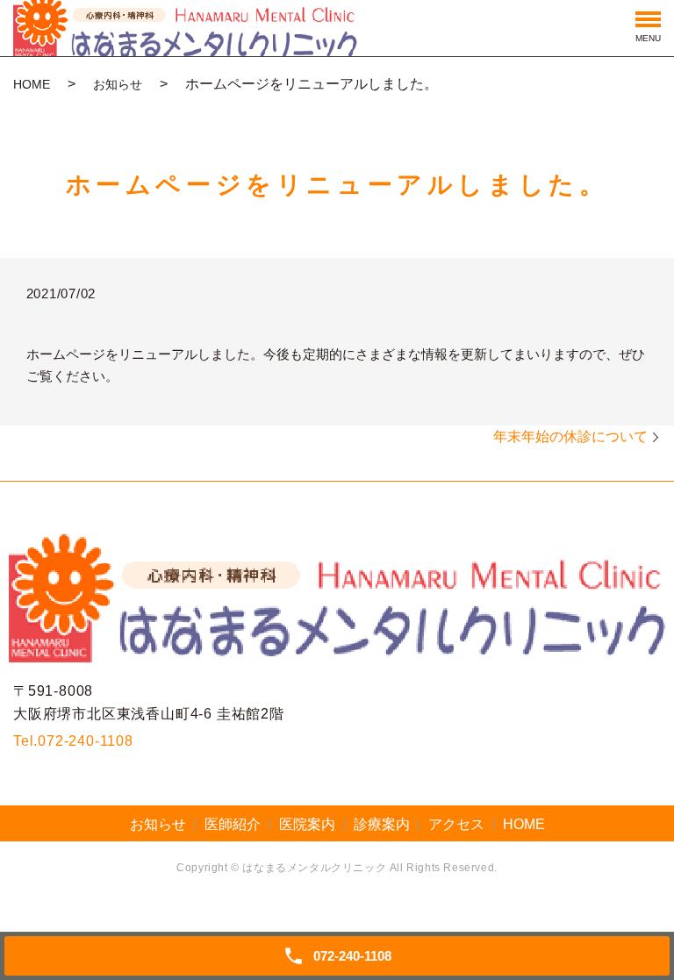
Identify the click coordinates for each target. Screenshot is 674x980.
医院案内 (307, 824)
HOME (31, 84)
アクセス (456, 824)
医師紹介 (232, 824)
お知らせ (117, 84)
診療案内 (382, 824)
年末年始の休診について (570, 436)
